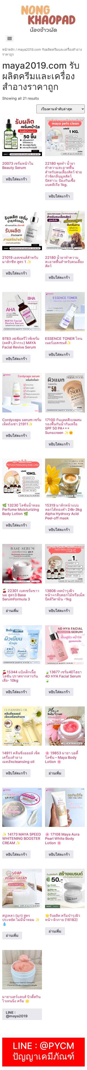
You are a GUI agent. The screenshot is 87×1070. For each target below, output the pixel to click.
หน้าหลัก (8, 50)
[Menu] (10, 38)
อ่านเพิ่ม (12, 610)
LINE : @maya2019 (17, 1014)
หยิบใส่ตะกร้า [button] (16, 179)
